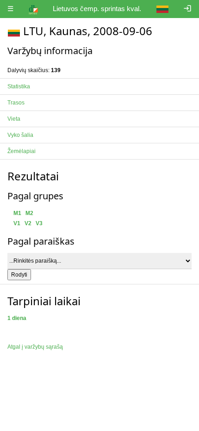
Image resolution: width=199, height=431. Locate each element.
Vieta (13, 119)
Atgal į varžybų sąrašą (35, 347)
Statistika (18, 86)
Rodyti (19, 274)
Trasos (16, 102)
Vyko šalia (20, 135)
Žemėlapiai (21, 151)
